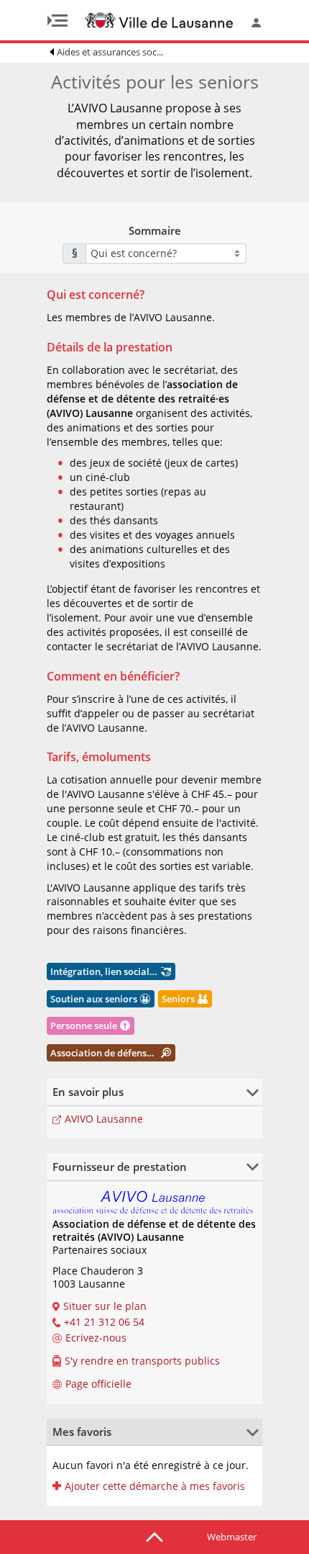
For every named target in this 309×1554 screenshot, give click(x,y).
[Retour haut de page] (154, 1536)
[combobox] (166, 253)
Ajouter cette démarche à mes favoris (155, 1486)
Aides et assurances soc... (110, 51)
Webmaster (232, 1536)
